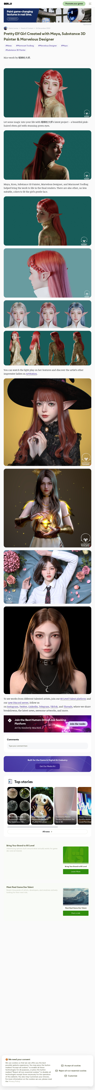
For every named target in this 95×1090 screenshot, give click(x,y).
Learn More (75, 871)
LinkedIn (33, 706)
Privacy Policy (14, 1081)
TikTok (54, 706)
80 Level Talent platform (73, 698)
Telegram (44, 706)
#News (9, 45)
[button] (47, 92)
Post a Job (75, 913)
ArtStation (31, 373)
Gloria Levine (13, 28)
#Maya (64, 45)
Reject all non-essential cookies (72, 1071)
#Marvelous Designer (47, 45)
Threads (68, 706)
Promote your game (74, 3)
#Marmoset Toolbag (25, 45)
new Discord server (18, 702)
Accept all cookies (72, 1065)
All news (46, 831)
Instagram (12, 706)
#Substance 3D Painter (15, 50)
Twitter (23, 706)
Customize (72, 1076)
